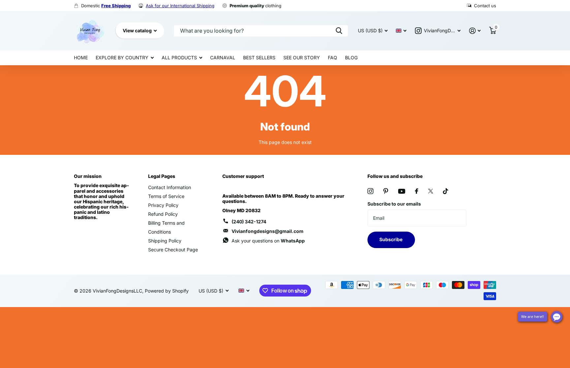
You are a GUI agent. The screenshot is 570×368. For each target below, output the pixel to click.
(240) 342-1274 (249, 221)
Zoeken (339, 31)
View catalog (138, 30)
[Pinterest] (385, 191)
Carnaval (222, 57)
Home (81, 57)
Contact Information (169, 187)
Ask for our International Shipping (180, 5)
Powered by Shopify (167, 291)
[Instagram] (370, 191)
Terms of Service (166, 196)
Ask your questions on (268, 240)
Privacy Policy (163, 205)
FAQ (332, 57)
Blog (351, 57)
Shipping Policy (164, 240)
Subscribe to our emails (394, 204)
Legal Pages (161, 176)
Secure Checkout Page (173, 249)
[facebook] (416, 191)
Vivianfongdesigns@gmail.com (267, 231)
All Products (179, 57)
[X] (430, 191)
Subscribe (391, 239)
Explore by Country (122, 57)
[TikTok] (445, 191)
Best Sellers (259, 57)
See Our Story (301, 57)
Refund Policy (163, 214)
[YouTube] (401, 191)
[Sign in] (475, 30)
